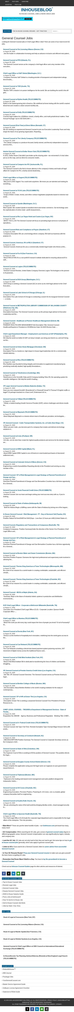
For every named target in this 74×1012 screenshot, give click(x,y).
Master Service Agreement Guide (14, 984)
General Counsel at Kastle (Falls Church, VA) (19, 801)
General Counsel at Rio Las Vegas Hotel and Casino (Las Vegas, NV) (28, 216)
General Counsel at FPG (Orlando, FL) (17, 60)
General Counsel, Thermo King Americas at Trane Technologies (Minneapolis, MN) (33, 566)
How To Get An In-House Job (13, 900)
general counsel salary (55, 832)
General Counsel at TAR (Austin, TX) (16, 86)
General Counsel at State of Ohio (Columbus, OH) (21, 749)
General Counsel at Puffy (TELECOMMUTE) (19, 112)
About (7, 1)
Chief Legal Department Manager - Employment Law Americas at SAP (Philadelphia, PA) (35, 334)
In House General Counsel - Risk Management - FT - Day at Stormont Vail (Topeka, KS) (34, 514)
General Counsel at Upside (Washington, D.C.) (20, 203)
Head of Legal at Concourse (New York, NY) (19, 917)
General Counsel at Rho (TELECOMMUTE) (18, 360)
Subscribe (25, 1)
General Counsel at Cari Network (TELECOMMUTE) (21, 644)
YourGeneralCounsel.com (12, 980)
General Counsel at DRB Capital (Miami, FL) (19, 449)
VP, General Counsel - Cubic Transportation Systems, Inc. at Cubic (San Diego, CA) (33, 423)
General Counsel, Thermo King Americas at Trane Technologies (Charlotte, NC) (32, 579)
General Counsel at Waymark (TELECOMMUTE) (20, 412)
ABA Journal (7, 973)
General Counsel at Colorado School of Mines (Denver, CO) (24, 462)
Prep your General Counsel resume (36, 853)
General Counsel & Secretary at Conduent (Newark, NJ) (23, 736)
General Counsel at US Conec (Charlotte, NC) (19, 788)
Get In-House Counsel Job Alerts (14, 903)
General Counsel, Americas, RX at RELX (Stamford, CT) (23, 242)
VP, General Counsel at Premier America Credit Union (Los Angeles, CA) (29, 670)
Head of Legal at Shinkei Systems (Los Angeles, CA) (22, 939)
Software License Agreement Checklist (16, 988)
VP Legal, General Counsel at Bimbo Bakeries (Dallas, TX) (24, 386)
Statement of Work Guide (11, 992)
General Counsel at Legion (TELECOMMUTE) (19, 266)
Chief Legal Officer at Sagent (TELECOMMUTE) (20, 177)
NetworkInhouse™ (9, 969)
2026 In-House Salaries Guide (13, 894)
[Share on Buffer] (23, 873)
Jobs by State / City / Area (11, 906)
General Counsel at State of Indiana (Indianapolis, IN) (22, 503)
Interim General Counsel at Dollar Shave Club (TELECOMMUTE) (26, 151)
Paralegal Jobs (8, 977)
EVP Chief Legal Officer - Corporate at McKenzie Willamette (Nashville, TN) (30, 605)
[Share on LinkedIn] (13, 873)
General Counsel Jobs (10, 888)
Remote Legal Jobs (9, 885)
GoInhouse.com (49, 825)
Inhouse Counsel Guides (21, 866)
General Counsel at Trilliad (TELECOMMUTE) (19, 399)
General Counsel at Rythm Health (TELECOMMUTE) (22, 99)
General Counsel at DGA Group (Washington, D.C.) (21, 279)
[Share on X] (9, 873)
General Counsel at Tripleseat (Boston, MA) (19, 775)
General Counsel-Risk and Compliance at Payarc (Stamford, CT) (26, 229)
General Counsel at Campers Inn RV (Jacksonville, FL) (23, 164)
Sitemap (58, 1004)
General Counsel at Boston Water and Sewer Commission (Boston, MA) (29, 553)
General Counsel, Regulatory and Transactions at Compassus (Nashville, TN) (31, 525)
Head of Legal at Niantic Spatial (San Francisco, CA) (22, 932)
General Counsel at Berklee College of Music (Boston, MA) (24, 683)
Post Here (15, 1)
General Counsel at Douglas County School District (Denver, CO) (26, 762)
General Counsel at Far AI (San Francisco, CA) (20, 253)
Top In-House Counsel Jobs (12, 882)
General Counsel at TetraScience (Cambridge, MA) (21, 373)
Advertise (8, 4)
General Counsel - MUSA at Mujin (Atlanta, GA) (20, 592)
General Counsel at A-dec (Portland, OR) (17, 436)
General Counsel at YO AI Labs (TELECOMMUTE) (21, 190)
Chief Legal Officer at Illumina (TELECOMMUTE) (20, 618)
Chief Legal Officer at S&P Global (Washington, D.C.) (22, 73)
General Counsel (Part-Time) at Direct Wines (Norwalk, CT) (24, 125)
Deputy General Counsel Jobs (13, 891)
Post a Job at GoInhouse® (12, 897)
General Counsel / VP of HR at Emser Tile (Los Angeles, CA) (25, 696)
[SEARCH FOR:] (61, 31)
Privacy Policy (52, 1000)
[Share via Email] (18, 873)
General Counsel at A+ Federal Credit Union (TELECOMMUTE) (25, 722)
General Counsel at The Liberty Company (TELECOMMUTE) (25, 138)
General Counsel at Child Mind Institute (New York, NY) (23, 657)
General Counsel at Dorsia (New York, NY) (18, 631)
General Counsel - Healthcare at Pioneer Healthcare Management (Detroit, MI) (31, 321)
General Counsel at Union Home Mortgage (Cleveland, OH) (24, 347)
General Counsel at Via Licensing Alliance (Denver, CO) (23, 49)
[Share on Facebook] (4, 873)
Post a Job (18, 4)
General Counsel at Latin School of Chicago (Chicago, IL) (24, 292)
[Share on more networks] (47, 1009)
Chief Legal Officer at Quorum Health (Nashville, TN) (22, 814)
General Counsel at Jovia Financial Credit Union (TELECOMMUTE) (27, 490)
